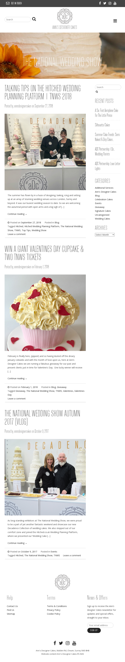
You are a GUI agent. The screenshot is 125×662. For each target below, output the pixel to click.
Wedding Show (39, 230)
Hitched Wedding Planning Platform (41, 226)
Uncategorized (102, 214)
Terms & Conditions (57, 606)
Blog (57, 222)
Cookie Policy (53, 613)
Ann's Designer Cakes (105, 191)
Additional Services (104, 187)
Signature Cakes (103, 210)
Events (54, 551)
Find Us (10, 610)
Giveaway (61, 387)
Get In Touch (16, 3)
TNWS (17, 230)
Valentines (68, 390)
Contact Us (12, 606)
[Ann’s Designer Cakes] (64, 23)
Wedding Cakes (102, 218)
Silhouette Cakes (102, 125)
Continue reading (17, 213)
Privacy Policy (53, 610)
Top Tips (26, 230)
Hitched (19, 226)
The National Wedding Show (40, 390)
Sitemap (11, 613)
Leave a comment (17, 234)
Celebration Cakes (104, 199)
